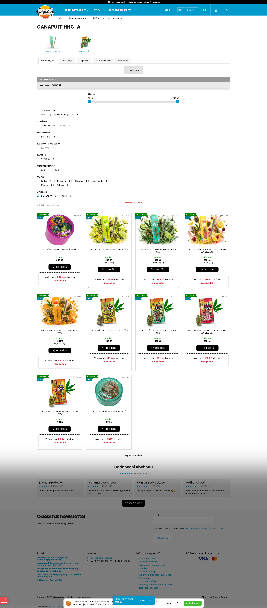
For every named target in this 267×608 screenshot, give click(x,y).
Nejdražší (84, 60)
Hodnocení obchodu (133, 467)
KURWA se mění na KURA (50, 580)
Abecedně (123, 60)
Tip (74, 114)
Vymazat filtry (132, 202)
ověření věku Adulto (58, 606)
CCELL (65, 125)
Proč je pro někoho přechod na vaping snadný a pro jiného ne (57, 570)
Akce (45, 114)
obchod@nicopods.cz (101, 558)
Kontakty (142, 568)
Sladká (46, 181)
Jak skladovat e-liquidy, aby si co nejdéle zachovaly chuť (59, 575)
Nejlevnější (67, 60)
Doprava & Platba (147, 558)
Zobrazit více (133, 503)
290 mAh (47, 147)
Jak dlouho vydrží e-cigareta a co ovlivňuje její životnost (55, 558)
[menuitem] (76, 10)
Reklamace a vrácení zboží (151, 565)
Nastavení (172, 603)
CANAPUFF (56, 85)
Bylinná (62, 185)
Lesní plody (99, 181)
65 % (45, 170)
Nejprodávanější (103, 60)
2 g (44, 136)
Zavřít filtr (133, 70)
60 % (59, 170)
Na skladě (48, 110)
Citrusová (63, 181)
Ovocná (81, 181)
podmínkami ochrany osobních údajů (204, 528)
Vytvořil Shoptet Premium (217, 597)
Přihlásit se (162, 538)
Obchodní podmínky (148, 581)
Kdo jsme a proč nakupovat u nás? (155, 574)
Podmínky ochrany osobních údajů (155, 584)
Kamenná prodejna (147, 571)
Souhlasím (194, 603)
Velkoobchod (144, 578)
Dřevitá (46, 185)
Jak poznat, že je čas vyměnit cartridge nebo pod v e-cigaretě (58, 564)
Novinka (60, 114)
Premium (47, 158)
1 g (56, 136)
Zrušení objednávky (147, 561)
